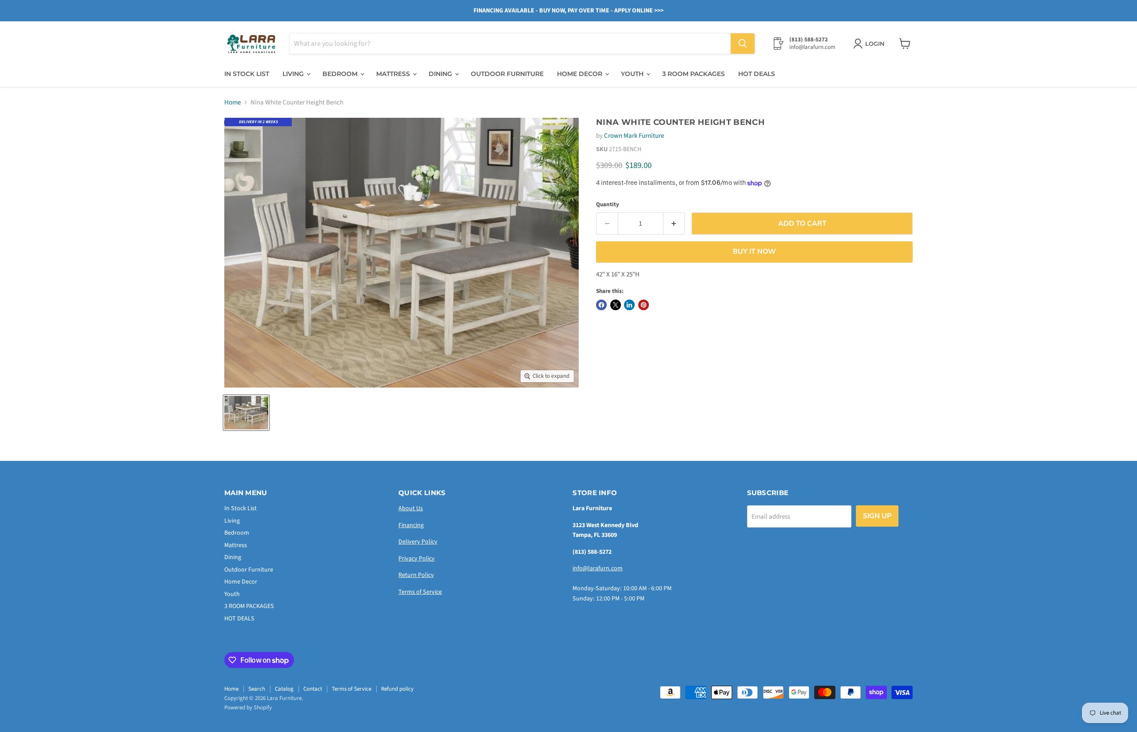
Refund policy (397, 689)
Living (294, 74)
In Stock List (246, 74)
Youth (633, 74)
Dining (441, 74)
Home (232, 102)
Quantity (607, 204)
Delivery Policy (417, 541)
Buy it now (754, 251)
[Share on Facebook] (601, 305)
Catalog (284, 689)
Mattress (394, 74)
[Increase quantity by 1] (674, 223)
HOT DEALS (756, 74)
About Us (410, 508)
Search (256, 689)
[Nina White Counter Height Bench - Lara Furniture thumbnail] (246, 412)
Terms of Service (420, 592)
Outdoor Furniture (507, 74)
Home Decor (580, 74)
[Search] (743, 43)
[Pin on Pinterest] (643, 305)
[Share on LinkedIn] (629, 305)
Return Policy (416, 575)
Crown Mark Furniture (634, 135)
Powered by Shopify (248, 708)
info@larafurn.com (597, 568)
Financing (411, 525)
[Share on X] (615, 305)
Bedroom (340, 74)
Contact (312, 689)
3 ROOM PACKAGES (693, 74)
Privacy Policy (416, 558)
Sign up (877, 516)
